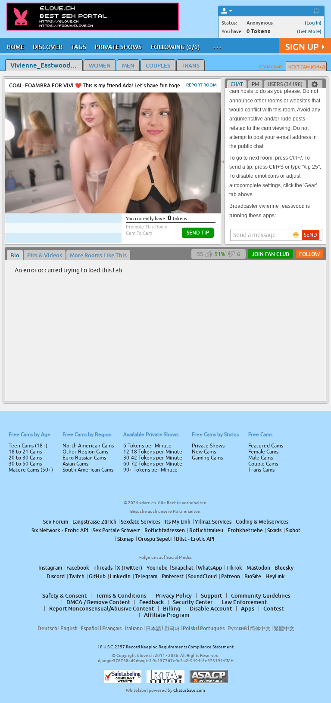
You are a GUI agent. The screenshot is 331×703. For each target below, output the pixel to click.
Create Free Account (165, 412)
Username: (100, 322)
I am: (108, 355)
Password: (101, 339)
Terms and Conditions (193, 374)
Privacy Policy (184, 385)
